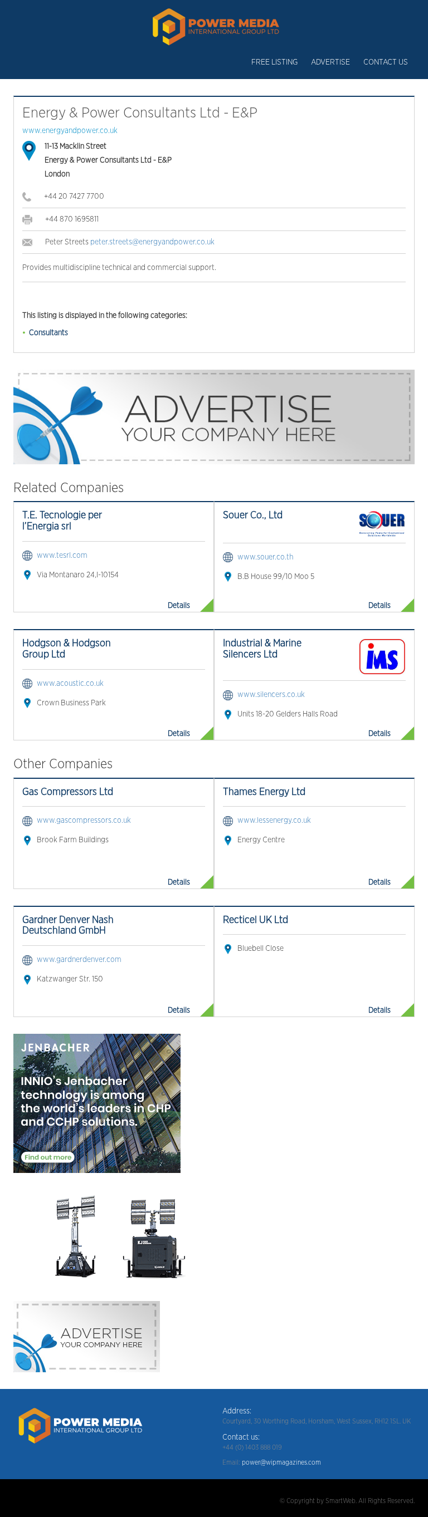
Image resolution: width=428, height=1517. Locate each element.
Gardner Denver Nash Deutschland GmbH (68, 925)
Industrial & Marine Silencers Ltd (262, 649)
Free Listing (274, 62)
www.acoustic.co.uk (70, 684)
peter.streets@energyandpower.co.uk (152, 242)
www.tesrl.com (62, 555)
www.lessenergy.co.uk (274, 820)
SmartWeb (340, 1501)
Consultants (48, 333)
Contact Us (385, 62)
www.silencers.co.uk (271, 695)
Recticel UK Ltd (255, 920)
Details (179, 606)
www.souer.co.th (265, 557)
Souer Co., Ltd (253, 515)
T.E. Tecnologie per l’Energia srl (62, 521)
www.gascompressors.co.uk (84, 820)
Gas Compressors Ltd (67, 792)
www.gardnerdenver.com (79, 960)
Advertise (330, 62)
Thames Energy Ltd (264, 792)
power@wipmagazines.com (281, 1462)
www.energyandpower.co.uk (70, 131)
